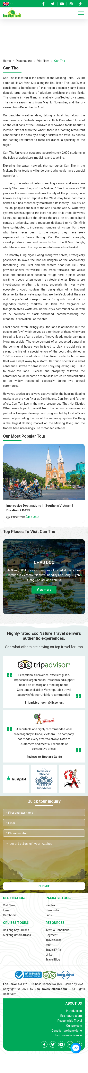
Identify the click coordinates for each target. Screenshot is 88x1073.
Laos (6, 910)
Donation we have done (67, 1030)
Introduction (74, 1010)
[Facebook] (43, 4)
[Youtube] (62, 4)
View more (44, 589)
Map (48, 944)
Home (7, 60)
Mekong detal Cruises (17, 935)
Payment (52, 935)
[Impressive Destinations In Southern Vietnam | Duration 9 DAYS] (44, 472)
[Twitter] (52, 4)
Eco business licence (68, 1035)
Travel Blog (53, 959)
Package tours (59, 898)
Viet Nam (43, 60)
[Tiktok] (80, 4)
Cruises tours (15, 923)
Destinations (24, 60)
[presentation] (6, 577)
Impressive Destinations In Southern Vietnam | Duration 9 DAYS (39, 508)
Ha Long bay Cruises (16, 930)
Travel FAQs (53, 949)
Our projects (74, 1025)
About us (73, 1003)
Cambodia (9, 915)
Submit (44, 886)
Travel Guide (54, 940)
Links (49, 954)
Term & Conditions (57, 930)
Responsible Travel (70, 1020)
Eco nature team (71, 1015)
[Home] (12, 13)
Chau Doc (44, 562)
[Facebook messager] (75, 1048)
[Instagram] (71, 4)
